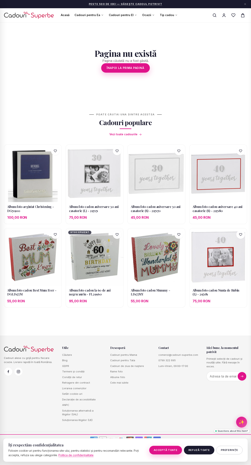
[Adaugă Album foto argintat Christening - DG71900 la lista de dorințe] (55, 151)
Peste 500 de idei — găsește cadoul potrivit (125, 4)
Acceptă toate (165, 449)
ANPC (65, 404)
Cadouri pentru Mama (123, 354)
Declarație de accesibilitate (79, 399)
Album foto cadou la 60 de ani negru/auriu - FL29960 (90, 292)
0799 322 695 (167, 360)
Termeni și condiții (73, 371)
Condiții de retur (72, 377)
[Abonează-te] (242, 376)
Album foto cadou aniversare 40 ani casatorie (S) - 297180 (217, 209)
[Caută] (214, 15)
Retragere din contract (76, 382)
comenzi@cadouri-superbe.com (178, 354)
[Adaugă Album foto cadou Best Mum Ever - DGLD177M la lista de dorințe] (55, 234)
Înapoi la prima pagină (125, 68)
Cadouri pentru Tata (122, 360)
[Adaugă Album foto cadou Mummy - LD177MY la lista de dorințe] (179, 234)
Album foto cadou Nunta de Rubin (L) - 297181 (216, 292)
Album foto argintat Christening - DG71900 (30, 209)
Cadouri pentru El (121, 15)
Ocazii (146, 15)
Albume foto (117, 377)
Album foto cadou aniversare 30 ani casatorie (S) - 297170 (155, 209)
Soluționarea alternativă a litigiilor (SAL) (78, 412)
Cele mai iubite (119, 382)
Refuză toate (199, 449)
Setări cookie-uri (72, 393)
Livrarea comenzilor (74, 388)
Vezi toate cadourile (123, 134)
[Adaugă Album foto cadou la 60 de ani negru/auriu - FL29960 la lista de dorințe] (117, 234)
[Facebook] (8, 371)
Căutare (67, 354)
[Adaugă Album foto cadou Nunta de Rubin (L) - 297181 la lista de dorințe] (240, 234)
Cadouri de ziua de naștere (127, 365)
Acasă (65, 15)
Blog (64, 360)
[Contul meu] (224, 15)
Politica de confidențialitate (76, 455)
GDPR (65, 365)
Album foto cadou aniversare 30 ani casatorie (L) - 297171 (94, 209)
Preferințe (229, 449)
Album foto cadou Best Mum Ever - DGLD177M (31, 292)
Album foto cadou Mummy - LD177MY (150, 292)
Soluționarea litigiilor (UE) (77, 420)
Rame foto (116, 371)
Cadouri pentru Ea (87, 15)
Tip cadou (167, 15)
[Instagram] (18, 371)
